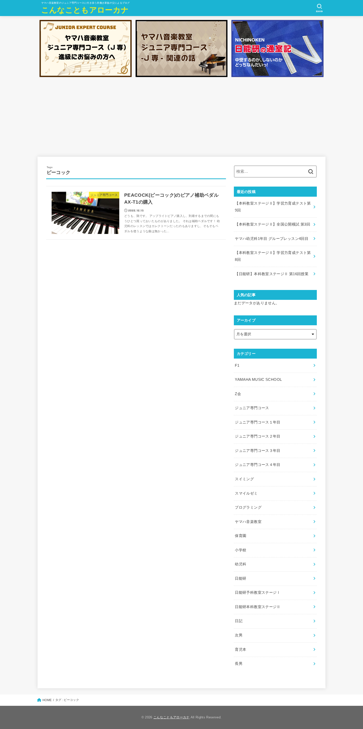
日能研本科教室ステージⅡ (257, 607)
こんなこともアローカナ (85, 10)
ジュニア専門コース (252, 408)
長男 (238, 664)
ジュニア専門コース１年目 (257, 422)
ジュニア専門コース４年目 (257, 465)
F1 (237, 365)
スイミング (244, 479)
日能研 (240, 578)
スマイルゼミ (246, 493)
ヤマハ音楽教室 (248, 522)
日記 (238, 621)
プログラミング (248, 507)
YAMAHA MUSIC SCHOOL (258, 380)
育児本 (240, 650)
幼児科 (240, 564)
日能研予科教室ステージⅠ (257, 593)
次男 (238, 635)
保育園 (240, 536)
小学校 (240, 550)
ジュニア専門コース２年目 (257, 436)
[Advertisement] (181, 116)
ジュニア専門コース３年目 (257, 451)
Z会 (238, 394)
